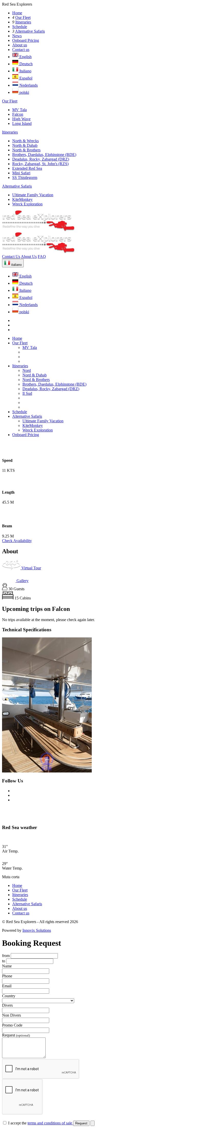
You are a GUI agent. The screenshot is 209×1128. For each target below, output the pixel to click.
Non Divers (11, 1015)
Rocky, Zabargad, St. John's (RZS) (40, 164)
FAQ (42, 256)
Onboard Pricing (25, 40)
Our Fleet (23, 17)
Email (6, 986)
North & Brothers (26, 150)
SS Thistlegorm (24, 177)
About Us (29, 256)
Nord (26, 370)
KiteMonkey (22, 199)
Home (17, 13)
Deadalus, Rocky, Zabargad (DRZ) (40, 159)
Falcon (17, 114)
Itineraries (23, 22)
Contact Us (11, 256)
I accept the (40, 1123)
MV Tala (19, 110)
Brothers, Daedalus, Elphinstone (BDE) (44, 154)
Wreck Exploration (27, 204)
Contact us (20, 49)
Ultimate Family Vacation (32, 195)
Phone (7, 976)
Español (25, 78)
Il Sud (27, 393)
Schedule (19, 26)
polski (23, 92)
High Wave (21, 119)
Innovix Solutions (36, 930)
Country (8, 996)
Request (16, 1035)
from (6, 955)
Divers (7, 1005)
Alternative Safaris (30, 31)
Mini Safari (21, 173)
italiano (16, 265)
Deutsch (25, 64)
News (17, 36)
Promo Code (12, 1025)
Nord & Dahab (34, 375)
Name (7, 966)
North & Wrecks (25, 141)
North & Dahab (24, 145)
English (25, 57)
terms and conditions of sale (50, 1123)
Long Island (22, 123)
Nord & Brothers (36, 379)
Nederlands (28, 85)
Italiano (24, 71)
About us (19, 45)
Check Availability (17, 541)
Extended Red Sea (27, 168)
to (3, 961)
